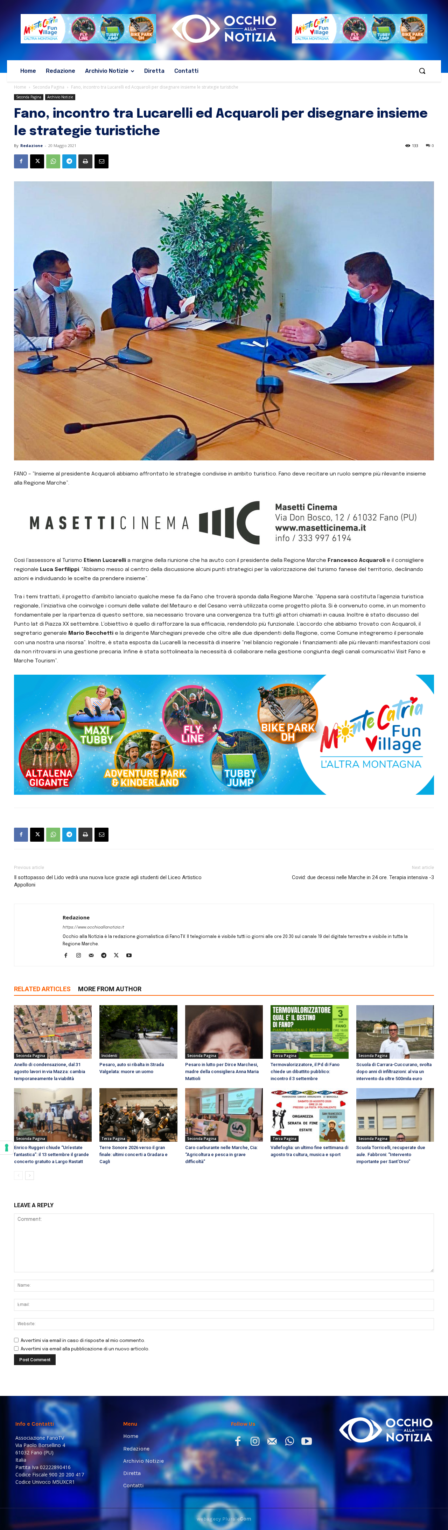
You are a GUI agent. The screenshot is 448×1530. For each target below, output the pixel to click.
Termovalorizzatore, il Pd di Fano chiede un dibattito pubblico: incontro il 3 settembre (305, 1071)
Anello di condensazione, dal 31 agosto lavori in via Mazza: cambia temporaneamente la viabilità (49, 1071)
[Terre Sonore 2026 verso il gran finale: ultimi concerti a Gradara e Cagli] (138, 1115)
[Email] (101, 161)
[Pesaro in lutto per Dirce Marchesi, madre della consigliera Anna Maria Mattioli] (224, 1032)
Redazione (31, 145)
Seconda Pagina (48, 87)
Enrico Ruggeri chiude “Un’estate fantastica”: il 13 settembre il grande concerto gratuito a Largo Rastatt (51, 1154)
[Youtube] (131, 956)
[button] (422, 70)
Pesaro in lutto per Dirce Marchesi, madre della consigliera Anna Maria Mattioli (222, 1071)
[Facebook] (21, 161)
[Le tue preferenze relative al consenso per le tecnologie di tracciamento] (6, 1147)
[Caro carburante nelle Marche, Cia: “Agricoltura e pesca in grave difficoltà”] (224, 1115)
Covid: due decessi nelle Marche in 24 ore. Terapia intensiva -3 (363, 877)
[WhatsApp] (53, 161)
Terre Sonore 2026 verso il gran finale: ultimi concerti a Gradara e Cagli (133, 1154)
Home (20, 87)
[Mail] (93, 956)
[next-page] (29, 1175)
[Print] (85, 161)
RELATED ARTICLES (42, 989)
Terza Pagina (284, 1055)
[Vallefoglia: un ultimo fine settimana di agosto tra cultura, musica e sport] (309, 1115)
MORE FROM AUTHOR (109, 989)
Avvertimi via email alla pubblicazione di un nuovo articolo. (85, 1349)
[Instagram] (81, 956)
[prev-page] (18, 1175)
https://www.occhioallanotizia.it (93, 927)
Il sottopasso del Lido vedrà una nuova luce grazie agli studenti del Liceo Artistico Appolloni (108, 881)
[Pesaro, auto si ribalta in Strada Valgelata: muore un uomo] (138, 1032)
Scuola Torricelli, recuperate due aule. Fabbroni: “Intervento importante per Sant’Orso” (390, 1154)
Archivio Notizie (60, 97)
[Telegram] (69, 161)
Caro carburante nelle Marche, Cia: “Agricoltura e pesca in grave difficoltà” (221, 1154)
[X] (37, 161)
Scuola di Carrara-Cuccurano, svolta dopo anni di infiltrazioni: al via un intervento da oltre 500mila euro (394, 1071)
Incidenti (109, 1055)
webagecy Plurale (224, 1519)
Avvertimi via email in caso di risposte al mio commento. (83, 1340)
